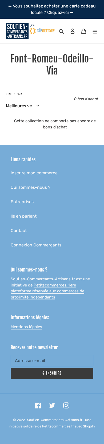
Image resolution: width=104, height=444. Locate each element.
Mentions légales (26, 326)
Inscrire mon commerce (34, 172)
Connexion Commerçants (36, 244)
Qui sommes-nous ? (30, 187)
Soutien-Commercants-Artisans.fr (54, 420)
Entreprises (22, 201)
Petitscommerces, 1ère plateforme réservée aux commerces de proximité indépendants (47, 291)
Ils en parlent (24, 216)
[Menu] (95, 31)
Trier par (14, 94)
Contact (19, 230)
